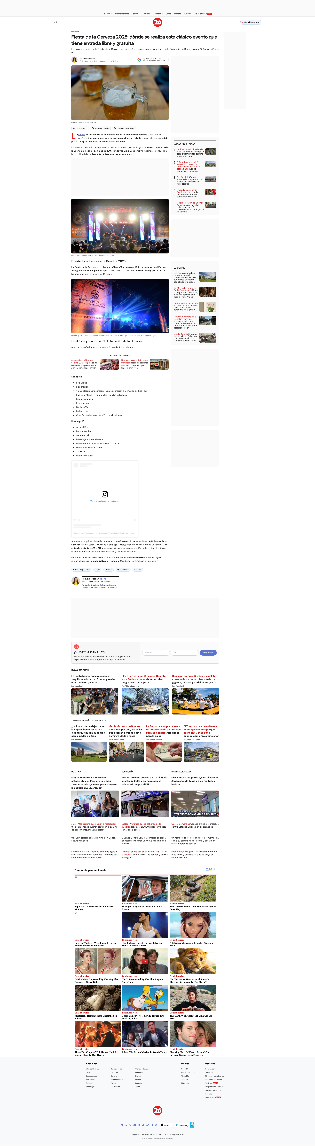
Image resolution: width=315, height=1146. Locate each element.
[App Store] (166, 1125)
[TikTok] (143, 1125)
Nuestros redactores (213, 1090)
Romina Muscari (89, 58)
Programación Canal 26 (214, 1087)
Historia (138, 1076)
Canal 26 (184, 1069)
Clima (88, 1072)
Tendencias (115, 1087)
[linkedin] (101, 579)
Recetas (138, 1083)
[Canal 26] (157, 1111)
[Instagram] (126, 1125)
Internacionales (181, 771)
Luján (97, 569)
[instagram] (105, 579)
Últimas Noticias (92, 1069)
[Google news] (156, 1125)
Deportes (114, 1072)
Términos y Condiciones (151, 1134)
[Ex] (130, 1125)
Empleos (208, 1094)
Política (76, 771)
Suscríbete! (208, 652)
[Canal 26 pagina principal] (157, 26)
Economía (127, 771)
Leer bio (113, 587)
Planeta (138, 1079)
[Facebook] (122, 1125)
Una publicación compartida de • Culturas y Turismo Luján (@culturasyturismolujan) (106, 533)
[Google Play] (181, 1125)
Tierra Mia (185, 1076)
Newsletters (212, 1097)
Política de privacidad (213, 1079)
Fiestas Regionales (81, 569)
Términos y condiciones (214, 1076)
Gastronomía (123, 569)
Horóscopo (90, 1079)
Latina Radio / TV (188, 1072)
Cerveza (108, 569)
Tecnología (90, 1087)
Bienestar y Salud (118, 1069)
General (75, 31)
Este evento (77, 147)
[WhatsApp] (147, 1125)
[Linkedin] (139, 1125)
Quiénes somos (211, 1069)
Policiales (89, 1083)
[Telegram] (152, 1125)
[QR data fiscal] (192, 1127)
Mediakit (211, 1083)
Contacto (209, 1072)
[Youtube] (135, 1125)
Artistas (137, 569)
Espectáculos (91, 1076)
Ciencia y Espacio (142, 1069)
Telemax (184, 1079)
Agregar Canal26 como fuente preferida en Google (154, 59)
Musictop (185, 1083)
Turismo (138, 1087)
